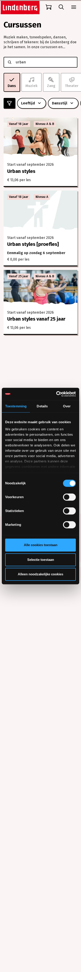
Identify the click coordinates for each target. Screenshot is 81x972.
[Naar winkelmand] (48, 7)
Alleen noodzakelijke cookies (40, 574)
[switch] (69, 497)
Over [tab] (67, 406)
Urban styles (21, 171)
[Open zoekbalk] (61, 7)
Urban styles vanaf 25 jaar (36, 319)
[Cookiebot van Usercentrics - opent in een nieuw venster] (57, 394)
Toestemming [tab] (16, 406)
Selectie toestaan (40, 560)
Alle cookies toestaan (40, 545)
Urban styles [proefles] (33, 244)
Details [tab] (42, 406)
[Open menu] (73, 7)
